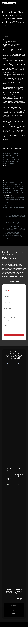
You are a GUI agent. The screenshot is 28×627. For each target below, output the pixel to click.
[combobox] (14, 314)
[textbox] (14, 314)
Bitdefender (9, 94)
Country (5, 311)
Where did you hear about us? (9, 317)
